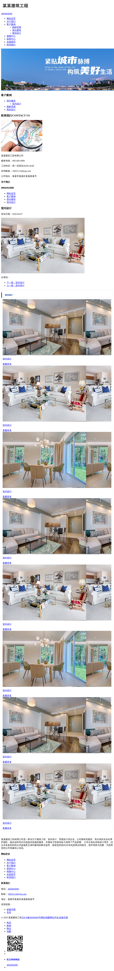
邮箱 (9, 925)
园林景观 (16, 27)
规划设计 (16, 33)
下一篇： (15, 282)
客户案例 (11, 196)
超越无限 (11, 909)
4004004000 (13, 889)
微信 (9, 928)
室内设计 (16, 104)
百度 (9, 912)
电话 (9, 922)
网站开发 (54, 917)
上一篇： (15, 285)
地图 (9, 931)
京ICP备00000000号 (31, 917)
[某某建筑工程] (57, 6)
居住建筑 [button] (11, 101)
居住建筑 (16, 30)
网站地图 (45, 917)
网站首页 (11, 193)
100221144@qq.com (17, 894)
